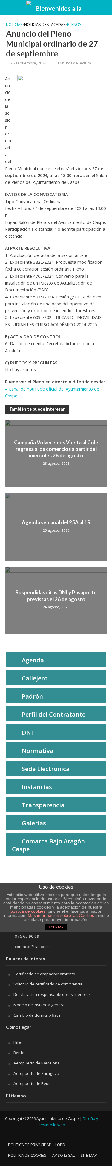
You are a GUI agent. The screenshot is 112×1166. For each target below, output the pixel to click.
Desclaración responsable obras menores (52, 994)
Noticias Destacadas (45, 24)
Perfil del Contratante (53, 714)
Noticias (14, 24)
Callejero (34, 678)
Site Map (89, 1155)
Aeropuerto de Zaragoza (36, 1073)
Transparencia (43, 805)
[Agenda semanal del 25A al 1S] (56, 526)
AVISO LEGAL (63, 1155)
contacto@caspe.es (33, 946)
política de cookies (27, 911)
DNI (27, 733)
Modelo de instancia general (39, 1004)
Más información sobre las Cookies (60, 915)
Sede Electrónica (46, 769)
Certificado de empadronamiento (44, 974)
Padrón (32, 696)
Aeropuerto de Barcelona (36, 1063)
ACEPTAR (56, 927)
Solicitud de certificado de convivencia (47, 984)
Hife (17, 1042)
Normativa (37, 751)
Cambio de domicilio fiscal (37, 1015)
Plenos (74, 24)
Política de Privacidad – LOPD (36, 1144)
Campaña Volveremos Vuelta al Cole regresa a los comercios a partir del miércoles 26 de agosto (56, 449)
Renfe (18, 1052)
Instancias (37, 787)
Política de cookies (27, 1155)
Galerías (34, 823)
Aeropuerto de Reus (31, 1083)
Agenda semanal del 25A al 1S (56, 522)
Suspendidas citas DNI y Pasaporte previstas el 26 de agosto (56, 595)
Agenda (33, 660)
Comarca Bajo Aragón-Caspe (49, 845)
